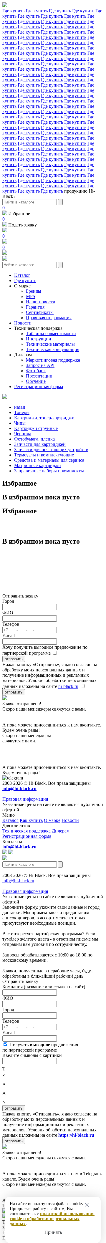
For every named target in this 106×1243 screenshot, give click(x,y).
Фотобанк (36, 370)
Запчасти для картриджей (40, 444)
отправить (14, 659)
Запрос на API (40, 365)
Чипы (20, 423)
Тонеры (21, 412)
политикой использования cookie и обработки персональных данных (52, 1218)
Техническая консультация (52, 349)
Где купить (13, 10)
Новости (23, 322)
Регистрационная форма (38, 386)
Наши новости (40, 301)
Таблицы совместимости (51, 333)
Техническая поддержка (38, 328)
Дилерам (23, 354)
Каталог (22, 275)
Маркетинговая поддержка (53, 360)
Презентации (39, 375)
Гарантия (35, 306)
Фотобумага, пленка (34, 438)
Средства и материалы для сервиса (49, 460)
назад (19, 407)
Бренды (33, 291)
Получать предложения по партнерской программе (40, 1047)
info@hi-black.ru (18, 880)
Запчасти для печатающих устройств (51, 449)
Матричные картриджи (37, 465)
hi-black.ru (68, 686)
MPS (30, 296)
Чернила (22, 433)
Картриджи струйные (36, 428)
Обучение (36, 381)
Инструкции (38, 338)
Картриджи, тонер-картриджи (44, 417)
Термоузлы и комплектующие (44, 454)
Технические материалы (50, 344)
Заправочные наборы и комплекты (49, 470)
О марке (22, 285)
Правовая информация (49, 317)
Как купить (31, 820)
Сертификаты (40, 312)
